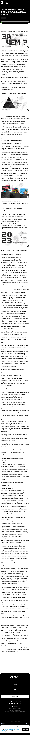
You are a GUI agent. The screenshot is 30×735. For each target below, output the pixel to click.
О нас (15, 681)
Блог (15, 689)
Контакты (15, 691)
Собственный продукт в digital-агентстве (12, 562)
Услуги (15, 684)
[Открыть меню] (27, 2)
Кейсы (15, 686)
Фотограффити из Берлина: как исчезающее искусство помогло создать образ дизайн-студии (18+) (14, 371)
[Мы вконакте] (15, 715)
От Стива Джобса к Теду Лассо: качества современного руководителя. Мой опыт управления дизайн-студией (15, 484)
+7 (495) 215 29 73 (15, 701)
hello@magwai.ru (15, 703)
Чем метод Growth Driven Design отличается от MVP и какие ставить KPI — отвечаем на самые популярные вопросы (15, 444)
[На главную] (4, 2)
